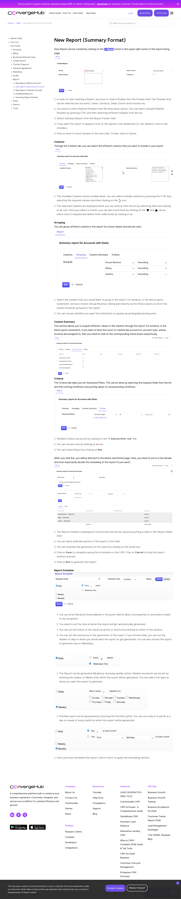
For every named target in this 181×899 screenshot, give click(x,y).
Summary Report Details (27, 97)
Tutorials (97, 792)
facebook (18, 815)
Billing (15, 53)
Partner (69, 808)
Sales (15, 101)
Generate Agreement (22, 68)
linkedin (12, 815)
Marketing (17, 72)
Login (130, 13)
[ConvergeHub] (26, 13)
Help (18, 23)
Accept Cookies (115, 888)
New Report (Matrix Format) (28, 83)
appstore (37, 827)
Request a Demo (73, 831)
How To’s (67, 13)
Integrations (71, 847)
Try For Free (161, 13)
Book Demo (145, 13)
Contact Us (71, 797)
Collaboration (19, 61)
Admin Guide (55, 13)
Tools (15, 108)
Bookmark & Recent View (24, 57)
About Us (70, 792)
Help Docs (98, 797)
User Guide (78, 13)
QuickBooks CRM (129, 816)
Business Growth (156, 792)
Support (97, 808)
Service (16, 104)
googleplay (18, 827)
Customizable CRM (130, 801)
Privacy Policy (137, 888)
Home (10, 23)
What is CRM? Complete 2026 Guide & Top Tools (131, 844)
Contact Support (21, 64)
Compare (69, 837)
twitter (25, 815)
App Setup (91, 13)
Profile (16, 76)
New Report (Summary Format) (30, 87)
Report (16, 79)
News (68, 813)
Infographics (99, 803)
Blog (95, 813)
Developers (71, 842)
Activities (17, 49)
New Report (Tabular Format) (29, 90)
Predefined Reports (24, 94)
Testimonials (71, 803)
